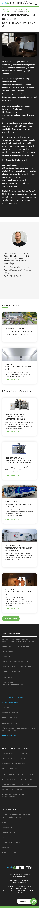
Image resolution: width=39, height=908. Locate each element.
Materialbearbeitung (11, 672)
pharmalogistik (8, 657)
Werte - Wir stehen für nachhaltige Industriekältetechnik (17, 816)
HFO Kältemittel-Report (12, 789)
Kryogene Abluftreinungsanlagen (16, 667)
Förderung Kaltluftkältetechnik (16, 784)
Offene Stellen (8, 833)
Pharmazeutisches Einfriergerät (16, 647)
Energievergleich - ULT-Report (15, 754)
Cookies (19, 893)
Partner (5, 848)
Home (4, 9)
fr (31, 3)
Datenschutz (21, 891)
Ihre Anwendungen (11, 634)
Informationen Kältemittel (13, 759)
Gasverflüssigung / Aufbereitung (16, 662)
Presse (4, 838)
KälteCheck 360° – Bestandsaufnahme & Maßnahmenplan (18, 729)
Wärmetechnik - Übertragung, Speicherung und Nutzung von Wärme (18, 640)
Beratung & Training (11, 713)
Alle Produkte (11, 618)
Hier (4, 160)
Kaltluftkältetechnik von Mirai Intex (18, 774)
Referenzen (7, 827)
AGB (31, 891)
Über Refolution (10, 810)
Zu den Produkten (10, 703)
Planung (5, 708)
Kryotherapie (8, 677)
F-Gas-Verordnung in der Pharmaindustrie (13, 796)
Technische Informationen (15, 748)
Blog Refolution (9, 853)
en (25, 3)
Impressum (7, 891)
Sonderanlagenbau (10, 723)
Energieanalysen (9, 736)
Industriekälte (8, 652)
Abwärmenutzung (9, 769)
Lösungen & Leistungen (18, 9)
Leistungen (6, 11)
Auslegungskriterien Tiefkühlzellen (17, 779)
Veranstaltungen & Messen (13, 843)
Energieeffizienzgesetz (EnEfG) (15, 764)
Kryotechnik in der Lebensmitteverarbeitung (13, 683)
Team (4, 822)
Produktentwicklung (11, 718)
